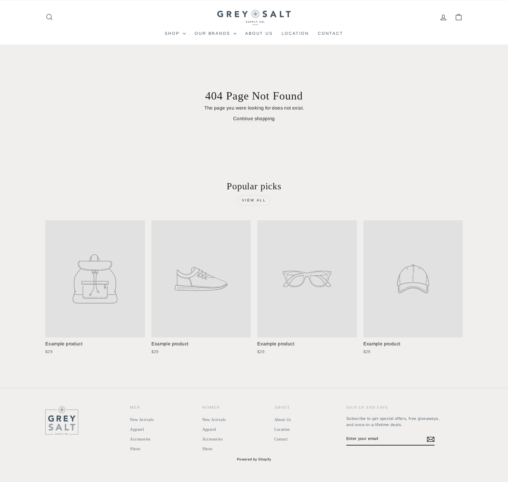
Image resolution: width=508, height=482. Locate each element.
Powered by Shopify (254, 459)
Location (295, 33)
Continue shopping (254, 118)
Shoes (135, 449)
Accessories (140, 439)
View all (254, 200)
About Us (259, 33)
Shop (173, 33)
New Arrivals (141, 420)
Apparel (137, 429)
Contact (330, 33)
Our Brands (213, 33)
